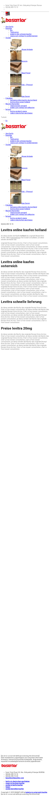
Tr (9, 13)
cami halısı (12, 475)
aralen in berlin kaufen (14, 785)
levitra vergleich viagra (18, 111)
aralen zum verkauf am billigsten (22, 107)
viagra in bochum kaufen (15, 783)
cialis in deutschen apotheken (21, 113)
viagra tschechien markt (30, 421)
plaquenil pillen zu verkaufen (12, 471)
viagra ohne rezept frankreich (12, 510)
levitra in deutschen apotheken (18, 781)
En (9, 14)
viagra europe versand (18, 106)
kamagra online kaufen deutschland (23, 100)
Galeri (8, 787)
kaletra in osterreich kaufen (36, 792)
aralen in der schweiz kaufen (21, 34)
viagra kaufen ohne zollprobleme (13, 466)
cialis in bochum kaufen (10, 523)
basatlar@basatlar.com (15, 778)
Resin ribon (12, 429)
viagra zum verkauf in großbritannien (24, 36)
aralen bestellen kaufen (15, 789)
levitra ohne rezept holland (20, 102)
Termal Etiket (6, 575)
